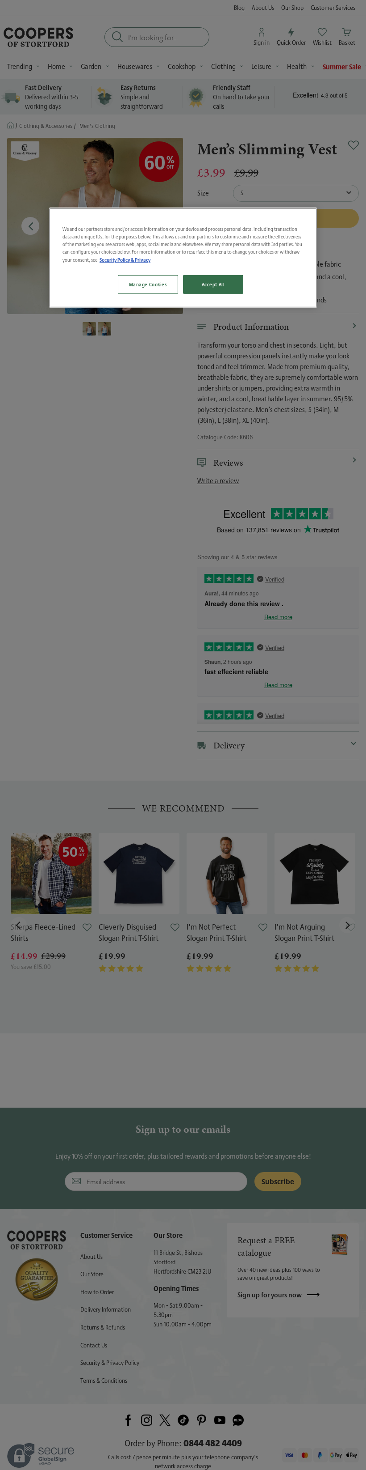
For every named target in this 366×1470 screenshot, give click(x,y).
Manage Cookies (148, 284)
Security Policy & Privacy (125, 259)
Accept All (213, 284)
